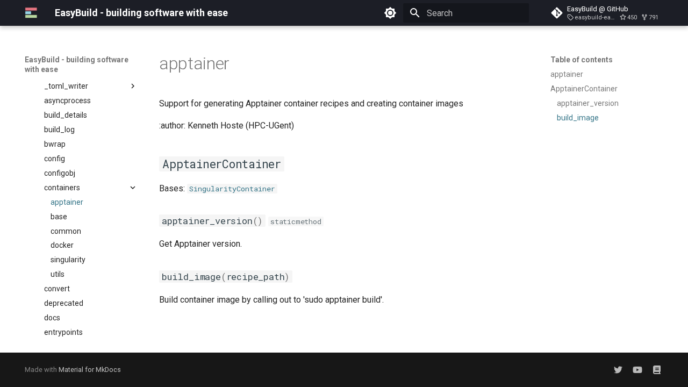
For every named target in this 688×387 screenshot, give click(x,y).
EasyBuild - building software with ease (76, 64)
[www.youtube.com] (637, 369)
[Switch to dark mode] (390, 13)
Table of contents (581, 59)
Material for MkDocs (90, 370)
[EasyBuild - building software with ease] (31, 13)
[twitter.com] (618, 369)
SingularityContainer (232, 189)
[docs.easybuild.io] (656, 369)
